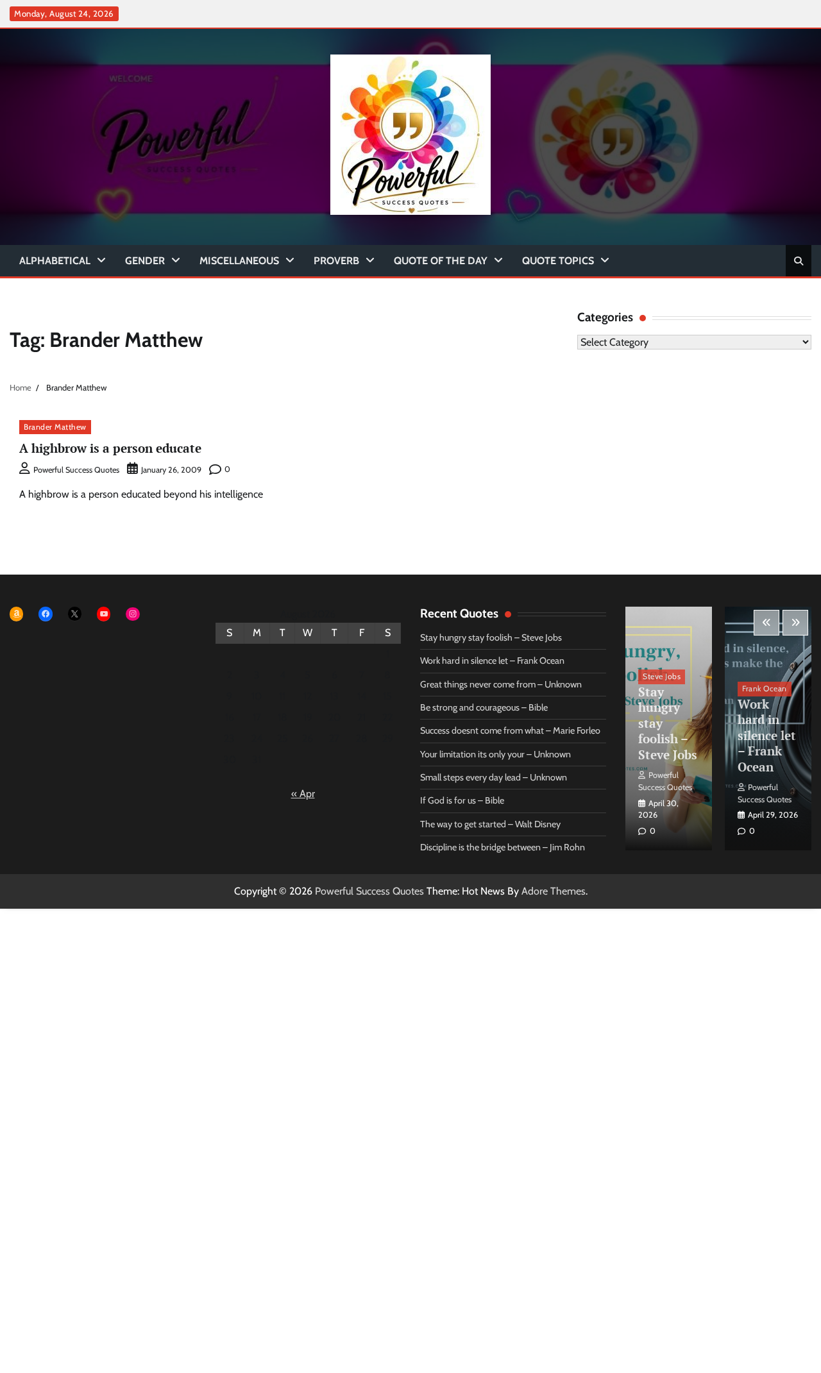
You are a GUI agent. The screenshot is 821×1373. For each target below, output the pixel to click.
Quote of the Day (440, 261)
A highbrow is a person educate (110, 448)
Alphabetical (54, 261)
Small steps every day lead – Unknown (493, 777)
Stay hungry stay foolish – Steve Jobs (491, 637)
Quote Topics (558, 261)
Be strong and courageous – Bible (484, 707)
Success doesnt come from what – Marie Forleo (510, 730)
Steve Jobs (662, 676)
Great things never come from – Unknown (501, 684)
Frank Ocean (764, 688)
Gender (145, 261)
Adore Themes (553, 891)
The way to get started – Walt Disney (490, 824)
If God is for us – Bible (462, 800)
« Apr (303, 794)
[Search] (798, 261)
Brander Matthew (55, 427)
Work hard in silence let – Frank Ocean (492, 660)
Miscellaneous (239, 261)
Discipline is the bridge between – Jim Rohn (502, 847)
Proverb (336, 261)
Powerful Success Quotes (76, 470)
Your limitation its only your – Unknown (495, 754)
